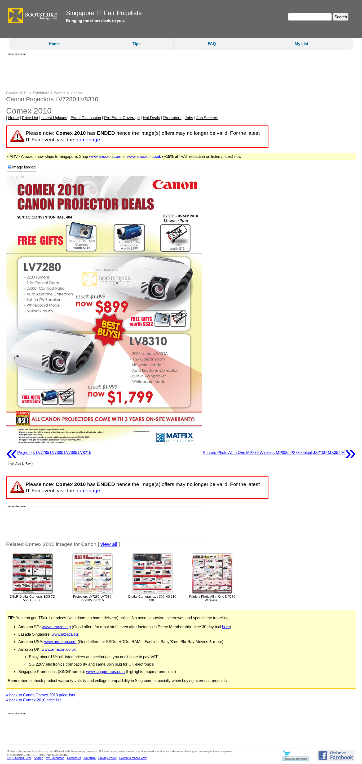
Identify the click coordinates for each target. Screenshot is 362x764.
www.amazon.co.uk (144, 156)
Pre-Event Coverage (122, 117)
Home (54, 43)
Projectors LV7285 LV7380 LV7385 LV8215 (48, 452)
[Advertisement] (104, 70)
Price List (30, 117)
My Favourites (55, 757)
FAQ (212, 43)
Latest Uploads (54, 117)
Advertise (89, 757)
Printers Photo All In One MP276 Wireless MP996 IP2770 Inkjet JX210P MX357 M (279, 452)
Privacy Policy (107, 757)
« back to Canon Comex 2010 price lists (40, 695)
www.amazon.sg (56, 626)
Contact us (74, 757)
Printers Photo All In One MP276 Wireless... (212, 598)
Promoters (172, 117)
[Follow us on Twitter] (295, 760)
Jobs (189, 117)
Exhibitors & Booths (49, 93)
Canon (76, 93)
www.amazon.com (105, 156)
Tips (136, 43)
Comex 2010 (17, 93)
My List (301, 43)
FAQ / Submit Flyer (19, 757)
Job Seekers (207, 117)
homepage (88, 139)
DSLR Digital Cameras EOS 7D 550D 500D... (32, 598)
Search (38, 757)
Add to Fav (23, 464)
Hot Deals (151, 117)
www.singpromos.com (105, 671)
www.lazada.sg (65, 634)
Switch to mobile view (133, 757)
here (226, 626)
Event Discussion (85, 117)
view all (108, 544)
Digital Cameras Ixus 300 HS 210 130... (152, 598)
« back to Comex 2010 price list (33, 700)
